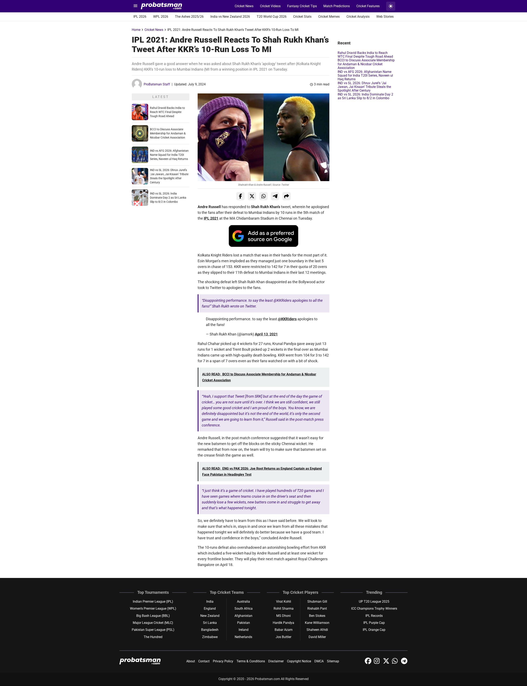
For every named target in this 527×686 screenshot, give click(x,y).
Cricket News (244, 6)
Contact (204, 661)
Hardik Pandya (283, 623)
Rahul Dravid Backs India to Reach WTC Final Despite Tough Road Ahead (167, 112)
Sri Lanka (210, 623)
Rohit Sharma (284, 608)
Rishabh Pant (317, 608)
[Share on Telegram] (275, 196)
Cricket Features (368, 6)
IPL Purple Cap (374, 623)
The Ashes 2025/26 (189, 17)
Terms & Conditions (251, 661)
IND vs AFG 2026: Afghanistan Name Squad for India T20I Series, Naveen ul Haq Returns (169, 155)
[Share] (286, 196)
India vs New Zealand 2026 (230, 17)
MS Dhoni (283, 616)
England (210, 608)
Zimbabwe (210, 637)
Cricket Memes (329, 17)
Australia (243, 601)
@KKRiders (287, 319)
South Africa (243, 608)
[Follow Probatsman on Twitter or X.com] (386, 663)
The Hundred (153, 637)
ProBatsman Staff (157, 84)
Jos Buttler (283, 637)
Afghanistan (243, 616)
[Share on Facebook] (240, 196)
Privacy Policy (223, 661)
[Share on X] (252, 196)
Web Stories (385, 17)
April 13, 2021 (266, 334)
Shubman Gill (317, 601)
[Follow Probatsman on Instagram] (377, 663)
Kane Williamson (317, 623)
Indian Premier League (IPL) (153, 601)
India (209, 601)
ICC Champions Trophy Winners (374, 608)
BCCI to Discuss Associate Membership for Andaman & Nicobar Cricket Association (168, 133)
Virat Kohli (283, 601)
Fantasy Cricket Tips (302, 6)
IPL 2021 (211, 218)
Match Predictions (336, 6)
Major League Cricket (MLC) (153, 623)
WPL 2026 (160, 17)
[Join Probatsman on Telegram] (404, 663)
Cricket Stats (302, 17)
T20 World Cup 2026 (272, 17)
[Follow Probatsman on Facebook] (368, 663)
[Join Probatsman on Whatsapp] (395, 663)
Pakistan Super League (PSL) (153, 630)
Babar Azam (284, 630)
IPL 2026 (139, 17)
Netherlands (243, 637)
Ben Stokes (317, 616)
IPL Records (374, 616)
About (190, 661)
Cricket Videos (270, 6)
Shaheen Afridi (317, 630)
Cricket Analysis (358, 17)
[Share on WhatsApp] (263, 196)
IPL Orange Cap (374, 630)
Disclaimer (276, 661)
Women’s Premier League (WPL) (153, 608)
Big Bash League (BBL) (153, 616)
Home (136, 30)
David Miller (317, 637)
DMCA (319, 661)
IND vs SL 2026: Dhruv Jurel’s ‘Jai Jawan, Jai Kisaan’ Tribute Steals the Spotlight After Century (364, 87)
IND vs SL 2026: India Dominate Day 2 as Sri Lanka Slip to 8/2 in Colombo (168, 197)
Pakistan (243, 623)
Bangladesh (209, 630)
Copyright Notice (299, 661)
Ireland (243, 630)
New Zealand (209, 616)
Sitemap (333, 661)
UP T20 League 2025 (374, 601)
